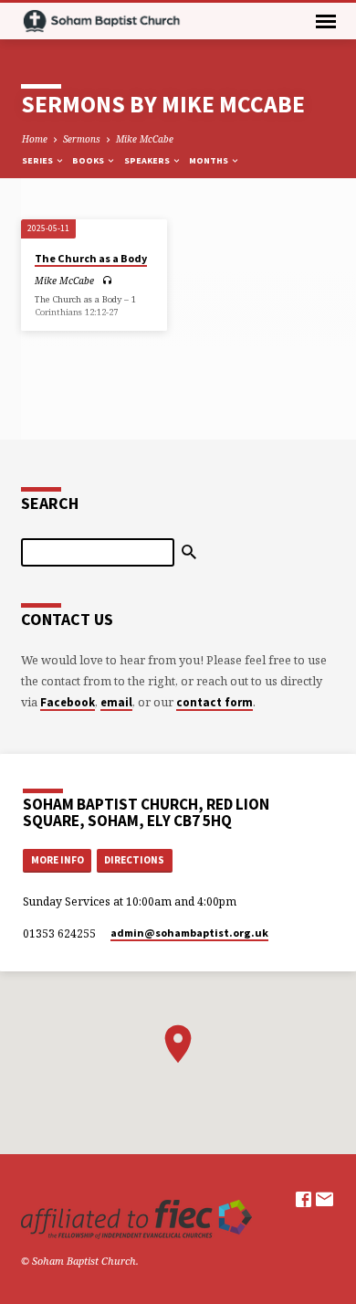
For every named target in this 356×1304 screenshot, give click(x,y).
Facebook (67, 701)
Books (89, 160)
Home (34, 139)
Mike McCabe (144, 139)
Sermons (81, 139)
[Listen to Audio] (107, 280)
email (116, 701)
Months (209, 160)
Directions (134, 859)
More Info (57, 859)
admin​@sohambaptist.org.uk (189, 932)
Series (38, 160)
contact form (214, 701)
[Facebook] (303, 1199)
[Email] (324, 1199)
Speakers (148, 160)
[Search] (189, 552)
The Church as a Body (91, 258)
